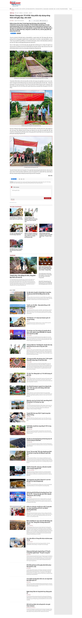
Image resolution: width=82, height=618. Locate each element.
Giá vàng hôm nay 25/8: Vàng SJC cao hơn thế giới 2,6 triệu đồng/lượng (39, 480)
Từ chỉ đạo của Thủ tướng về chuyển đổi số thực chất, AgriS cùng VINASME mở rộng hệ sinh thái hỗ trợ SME (39, 332)
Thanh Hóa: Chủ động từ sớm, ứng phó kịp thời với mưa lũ (22, 276)
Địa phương (12, 20)
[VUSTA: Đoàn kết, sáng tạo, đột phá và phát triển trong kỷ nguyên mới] (17, 471)
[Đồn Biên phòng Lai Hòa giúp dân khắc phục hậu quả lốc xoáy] (16, 243)
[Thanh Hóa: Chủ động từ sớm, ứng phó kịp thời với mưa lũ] (23, 265)
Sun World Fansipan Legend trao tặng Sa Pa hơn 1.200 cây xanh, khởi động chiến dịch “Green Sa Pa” (39, 388)
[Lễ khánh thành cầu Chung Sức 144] (31, 151)
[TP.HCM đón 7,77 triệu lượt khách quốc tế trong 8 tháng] (16, 212)
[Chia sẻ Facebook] (13, 33)
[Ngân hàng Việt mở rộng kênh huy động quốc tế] (17, 596)
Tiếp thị (12, 13)
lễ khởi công (25, 182)
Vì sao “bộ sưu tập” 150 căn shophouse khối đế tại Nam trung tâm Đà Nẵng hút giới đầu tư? (39, 453)
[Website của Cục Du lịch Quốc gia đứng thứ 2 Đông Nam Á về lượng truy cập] (17, 405)
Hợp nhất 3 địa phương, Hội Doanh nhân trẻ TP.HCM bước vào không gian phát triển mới (45, 283)
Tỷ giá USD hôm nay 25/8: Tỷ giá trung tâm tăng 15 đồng (38, 414)
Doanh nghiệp (29, 335)
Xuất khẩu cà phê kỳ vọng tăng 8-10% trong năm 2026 (39, 426)
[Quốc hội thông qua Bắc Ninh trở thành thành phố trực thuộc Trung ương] (45, 261)
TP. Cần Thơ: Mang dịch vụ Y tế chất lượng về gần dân (16, 234)
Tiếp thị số (28, 403)
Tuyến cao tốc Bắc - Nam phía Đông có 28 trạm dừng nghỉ (38, 305)
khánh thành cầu (41, 181)
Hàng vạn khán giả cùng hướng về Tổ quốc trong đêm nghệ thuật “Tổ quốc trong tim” (45, 235)
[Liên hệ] (23, 179)
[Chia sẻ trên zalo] (21, 179)
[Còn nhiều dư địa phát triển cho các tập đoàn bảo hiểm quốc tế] (17, 583)
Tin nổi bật (12, 255)
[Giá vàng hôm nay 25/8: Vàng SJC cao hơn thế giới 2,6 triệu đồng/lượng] (17, 484)
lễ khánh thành (35, 181)
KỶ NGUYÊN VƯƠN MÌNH (30, 470)
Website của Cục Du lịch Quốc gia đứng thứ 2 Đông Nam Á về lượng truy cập (39, 401)
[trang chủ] (10, 9)
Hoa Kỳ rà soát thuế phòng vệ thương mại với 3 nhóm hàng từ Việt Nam (39, 439)
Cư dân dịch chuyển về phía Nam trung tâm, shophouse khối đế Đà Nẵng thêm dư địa (39, 293)
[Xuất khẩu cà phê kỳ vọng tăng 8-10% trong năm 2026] (17, 430)
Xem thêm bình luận (13, 202)
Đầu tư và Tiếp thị (30, 308)
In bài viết (19, 33)
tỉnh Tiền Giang (48, 181)
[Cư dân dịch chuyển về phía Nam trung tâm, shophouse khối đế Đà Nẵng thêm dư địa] (17, 296)
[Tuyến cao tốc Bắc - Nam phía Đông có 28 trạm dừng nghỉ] (17, 309)
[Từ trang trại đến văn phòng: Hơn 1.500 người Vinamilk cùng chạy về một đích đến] (17, 363)
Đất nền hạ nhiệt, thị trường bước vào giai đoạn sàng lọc (38, 605)
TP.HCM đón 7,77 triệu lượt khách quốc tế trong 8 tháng (16, 218)
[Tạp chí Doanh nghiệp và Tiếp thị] (15, 3)
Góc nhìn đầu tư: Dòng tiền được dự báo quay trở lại (39, 539)
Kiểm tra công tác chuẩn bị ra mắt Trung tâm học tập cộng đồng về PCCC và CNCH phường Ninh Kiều (31, 235)
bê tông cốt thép (31, 182)
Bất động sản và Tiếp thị (31, 607)
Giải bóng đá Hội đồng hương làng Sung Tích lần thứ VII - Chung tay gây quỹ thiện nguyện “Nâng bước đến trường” (39, 494)
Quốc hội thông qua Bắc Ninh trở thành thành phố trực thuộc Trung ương (45, 268)
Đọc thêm (12, 290)
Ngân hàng (28, 416)
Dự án (28, 295)
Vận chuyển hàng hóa (38, 182)
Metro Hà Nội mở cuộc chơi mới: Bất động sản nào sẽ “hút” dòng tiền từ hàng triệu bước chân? (39, 522)
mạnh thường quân (19, 182)
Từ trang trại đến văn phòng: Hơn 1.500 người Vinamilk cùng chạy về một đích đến (39, 359)
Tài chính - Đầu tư (30, 541)
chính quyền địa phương (27, 181)
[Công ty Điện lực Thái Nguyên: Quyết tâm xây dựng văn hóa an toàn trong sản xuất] (31, 212)
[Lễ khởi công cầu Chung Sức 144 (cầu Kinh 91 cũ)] (31, 107)
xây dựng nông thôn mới (18, 181)
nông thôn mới (12, 182)
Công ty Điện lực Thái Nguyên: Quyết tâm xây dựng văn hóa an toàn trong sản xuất (31, 219)
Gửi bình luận (47, 198)
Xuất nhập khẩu (29, 429)
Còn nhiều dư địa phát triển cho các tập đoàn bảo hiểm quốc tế (39, 579)
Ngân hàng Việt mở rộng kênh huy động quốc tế (39, 592)
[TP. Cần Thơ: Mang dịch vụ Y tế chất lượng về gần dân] (16, 228)
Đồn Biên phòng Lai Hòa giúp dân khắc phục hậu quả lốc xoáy (16, 250)
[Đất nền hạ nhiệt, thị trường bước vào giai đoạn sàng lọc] (17, 608)
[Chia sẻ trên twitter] (19, 179)
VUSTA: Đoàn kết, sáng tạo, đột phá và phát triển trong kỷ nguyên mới (39, 467)
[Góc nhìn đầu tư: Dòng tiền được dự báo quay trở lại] (17, 542)
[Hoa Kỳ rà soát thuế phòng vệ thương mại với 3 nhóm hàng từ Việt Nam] (17, 443)
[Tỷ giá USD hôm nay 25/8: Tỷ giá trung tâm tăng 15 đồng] (17, 417)
